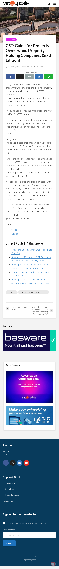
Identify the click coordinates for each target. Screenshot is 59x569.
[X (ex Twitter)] (13, 463)
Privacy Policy (10, 483)
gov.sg (14, 229)
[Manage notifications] (53, 564)
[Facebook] (6, 463)
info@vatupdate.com (12, 454)
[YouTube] (26, 463)
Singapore (11, 40)
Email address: (9, 529)
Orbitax (15, 233)
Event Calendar (11, 495)
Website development (43, 557)
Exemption (11, 292)
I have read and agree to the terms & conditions (25, 523)
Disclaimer (9, 489)
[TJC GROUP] (29, 415)
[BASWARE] (29, 340)
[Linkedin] (19, 463)
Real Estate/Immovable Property (33, 292)
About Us (8, 501)
